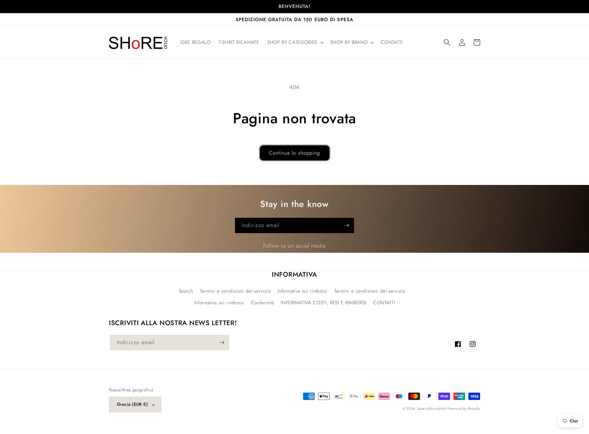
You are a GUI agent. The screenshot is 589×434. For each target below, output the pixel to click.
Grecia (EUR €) (132, 404)
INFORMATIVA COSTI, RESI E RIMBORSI (323, 302)
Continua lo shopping (294, 152)
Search (186, 291)
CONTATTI (384, 302)
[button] (294, 43)
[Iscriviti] (346, 225)
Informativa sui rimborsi (303, 291)
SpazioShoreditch (431, 408)
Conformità (262, 302)
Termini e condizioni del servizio (235, 291)
